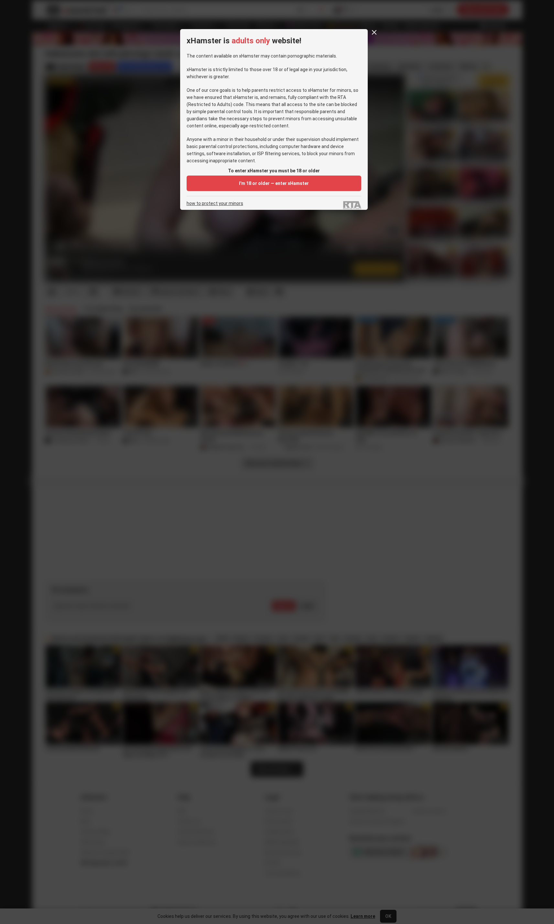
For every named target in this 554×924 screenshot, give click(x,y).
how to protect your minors (215, 203)
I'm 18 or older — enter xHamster (274, 183)
